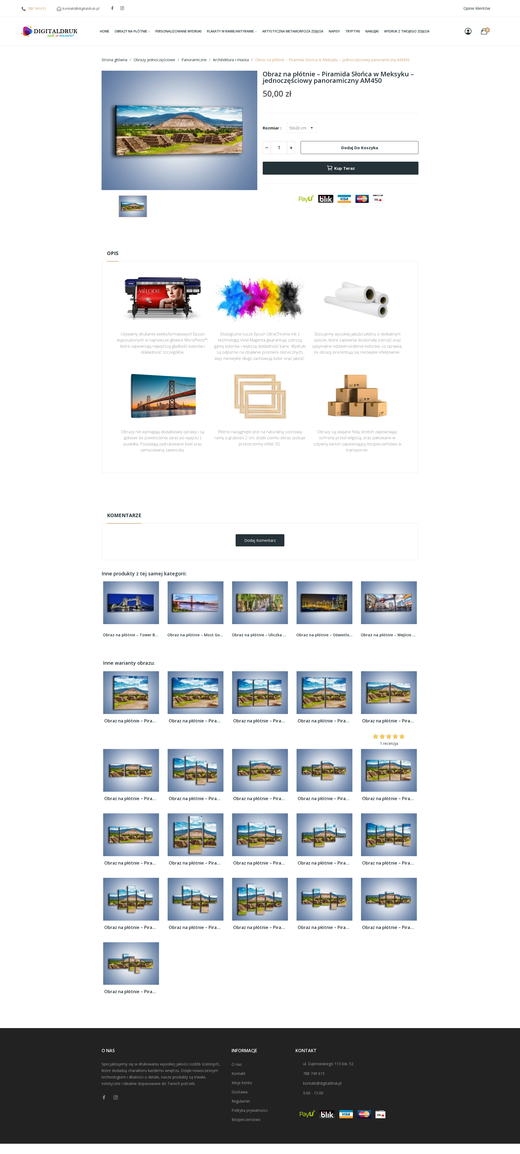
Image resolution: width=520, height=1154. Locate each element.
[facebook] (112, 8)
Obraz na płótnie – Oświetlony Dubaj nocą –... (260, 634)
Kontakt (238, 1073)
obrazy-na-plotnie (267, 489)
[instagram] (122, 8)
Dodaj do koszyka (359, 147)
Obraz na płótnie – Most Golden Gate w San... (131, 634)
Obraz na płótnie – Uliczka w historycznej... (195, 634)
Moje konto (242, 1082)
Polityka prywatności (250, 1110)
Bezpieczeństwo (246, 1119)
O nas (237, 1064)
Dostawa (240, 1091)
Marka (244, 490)
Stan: (254, 506)
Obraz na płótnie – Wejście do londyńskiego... (324, 634)
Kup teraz (344, 168)
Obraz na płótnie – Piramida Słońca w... (131, 721)
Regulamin (241, 1101)
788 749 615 (36, 8)
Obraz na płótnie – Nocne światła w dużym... (389, 634)
